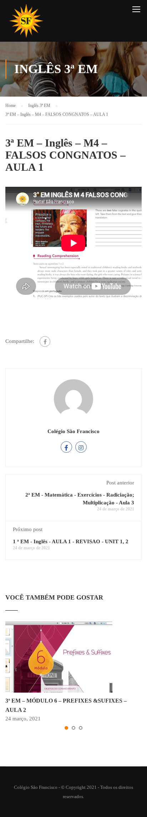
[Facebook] (45, 341)
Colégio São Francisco (73, 431)
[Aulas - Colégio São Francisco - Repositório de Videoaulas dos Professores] (26, 23)
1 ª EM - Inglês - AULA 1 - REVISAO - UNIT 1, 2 (70, 541)
